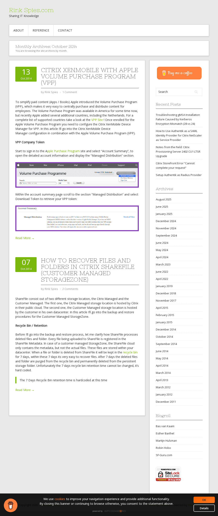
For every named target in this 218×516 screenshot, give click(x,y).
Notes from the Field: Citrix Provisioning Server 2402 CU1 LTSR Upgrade (178, 151)
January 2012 (164, 394)
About (18, 30)
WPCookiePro (110, 511)
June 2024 (162, 243)
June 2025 (162, 206)
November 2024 (166, 228)
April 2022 (162, 279)
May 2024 (162, 250)
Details (204, 508)
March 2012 (163, 387)
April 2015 (162, 308)
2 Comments (70, 289)
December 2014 (166, 329)
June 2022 (162, 272)
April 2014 (162, 365)
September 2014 (166, 344)
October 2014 (164, 337)
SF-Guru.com (164, 455)
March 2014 (163, 373)
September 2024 (166, 235)
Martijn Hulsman (166, 440)
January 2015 (164, 322)
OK (204, 500)
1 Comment (69, 92)
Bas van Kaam (165, 426)
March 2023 (163, 264)
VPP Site (97, 120)
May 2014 (162, 358)
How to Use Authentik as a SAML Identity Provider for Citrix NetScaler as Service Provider (179, 135)
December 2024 (166, 221)
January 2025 (164, 214)
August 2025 (163, 199)
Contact (65, 30)
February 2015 (165, 315)
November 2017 (166, 300)
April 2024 (162, 257)
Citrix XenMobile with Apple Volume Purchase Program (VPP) (89, 76)
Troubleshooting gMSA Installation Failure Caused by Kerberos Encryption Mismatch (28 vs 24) (178, 119)
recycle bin (130, 352)
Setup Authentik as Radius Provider (179, 175)
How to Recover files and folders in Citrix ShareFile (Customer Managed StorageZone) (87, 270)
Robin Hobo (163, 448)
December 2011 (166, 402)
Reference (41, 30)
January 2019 (164, 286)
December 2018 (166, 293)
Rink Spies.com (31, 10)
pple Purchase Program (63, 151)
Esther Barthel (165, 433)
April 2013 (162, 380)
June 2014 (162, 351)
